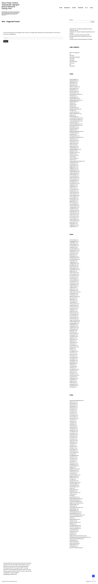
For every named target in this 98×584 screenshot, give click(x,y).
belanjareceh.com (74, 89)
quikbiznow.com (73, 381)
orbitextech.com (73, 491)
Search (71, 20)
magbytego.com (74, 262)
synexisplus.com (73, 411)
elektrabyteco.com (74, 290)
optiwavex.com (73, 372)
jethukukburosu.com (74, 127)
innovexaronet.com (74, 275)
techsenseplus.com (74, 194)
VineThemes (93, 581)
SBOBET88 (80, 7)
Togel (91, 7)
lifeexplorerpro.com (74, 477)
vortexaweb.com (73, 428)
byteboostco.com (74, 289)
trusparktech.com (74, 434)
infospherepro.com (74, 470)
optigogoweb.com (74, 384)
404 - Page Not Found (11, 21)
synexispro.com (73, 532)
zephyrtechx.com (74, 440)
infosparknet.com (74, 335)
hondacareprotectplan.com (76, 119)
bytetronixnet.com (74, 222)
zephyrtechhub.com (74, 375)
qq (70, 54)
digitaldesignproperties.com (76, 100)
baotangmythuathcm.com (76, 125)
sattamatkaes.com (74, 116)
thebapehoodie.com (74, 133)
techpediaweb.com (74, 180)
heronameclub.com (74, 155)
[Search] (96, 8)
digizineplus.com (73, 330)
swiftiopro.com (73, 454)
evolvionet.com (73, 409)
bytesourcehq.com (74, 266)
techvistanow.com (74, 277)
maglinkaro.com (73, 309)
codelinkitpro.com (74, 243)
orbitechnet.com (74, 370)
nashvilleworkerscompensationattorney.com (80, 537)
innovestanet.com (74, 345)
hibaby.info (72, 518)
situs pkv (24, 563)
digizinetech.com (74, 201)
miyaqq (12, 572)
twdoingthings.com (74, 147)
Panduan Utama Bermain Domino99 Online (80, 35)
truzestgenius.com (74, 293)
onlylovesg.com (73, 506)
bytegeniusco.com (74, 191)
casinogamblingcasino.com (76, 121)
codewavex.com (73, 287)
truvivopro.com (73, 419)
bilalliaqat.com (73, 524)
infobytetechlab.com (75, 205)
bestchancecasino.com (75, 522)
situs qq (29, 563)
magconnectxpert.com (75, 292)
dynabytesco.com (74, 463)
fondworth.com (73, 95)
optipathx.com (73, 341)
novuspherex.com (74, 431)
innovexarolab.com (74, 204)
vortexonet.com (73, 412)
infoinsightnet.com (74, 265)
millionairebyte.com (74, 544)
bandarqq (72, 55)
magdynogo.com (74, 226)
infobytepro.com (73, 260)
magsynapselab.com (74, 173)
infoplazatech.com (74, 256)
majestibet (6, 572)
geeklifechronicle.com (75, 469)
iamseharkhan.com (74, 97)
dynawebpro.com (74, 360)
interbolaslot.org (73, 82)
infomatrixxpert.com (74, 274)
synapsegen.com (74, 362)
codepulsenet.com (74, 326)
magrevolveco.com (74, 214)
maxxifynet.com (73, 414)
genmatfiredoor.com (74, 497)
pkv (70, 64)
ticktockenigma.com (74, 486)
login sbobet (21, 564)
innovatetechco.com (75, 183)
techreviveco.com (74, 308)
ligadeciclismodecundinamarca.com (78, 535)
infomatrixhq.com (74, 278)
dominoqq (72, 58)
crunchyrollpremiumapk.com (76, 118)
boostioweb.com (73, 403)
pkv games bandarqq (75, 57)
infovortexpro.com (74, 217)
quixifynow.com (73, 338)
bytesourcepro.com (74, 312)
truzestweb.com (73, 376)
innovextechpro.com (74, 176)
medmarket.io (73, 156)
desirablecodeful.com (75, 152)
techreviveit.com (74, 188)
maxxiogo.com (73, 350)
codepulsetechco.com (75, 269)
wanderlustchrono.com (75, 482)
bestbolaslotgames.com (75, 513)
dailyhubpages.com (74, 509)
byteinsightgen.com (74, 199)
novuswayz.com (73, 443)
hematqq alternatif (8, 568)
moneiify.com (73, 110)
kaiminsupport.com (74, 88)
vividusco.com (73, 421)
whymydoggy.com (74, 79)
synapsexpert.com (74, 378)
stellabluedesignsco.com (75, 149)
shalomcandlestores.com (76, 113)
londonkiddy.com (74, 540)
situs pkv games (73, 61)
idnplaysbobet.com (74, 510)
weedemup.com (73, 521)
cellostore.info (73, 106)
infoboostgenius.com (75, 195)
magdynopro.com (74, 185)
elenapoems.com (74, 139)
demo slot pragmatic (75, 52)
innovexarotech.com (74, 216)
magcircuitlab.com (74, 286)
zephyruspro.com (74, 339)
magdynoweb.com (74, 305)
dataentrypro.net (74, 85)
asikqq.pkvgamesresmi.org (10, 574)
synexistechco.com (74, 418)
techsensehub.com (74, 246)
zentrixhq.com (73, 344)
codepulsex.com (73, 302)
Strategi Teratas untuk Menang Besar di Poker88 (81, 39)
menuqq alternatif (7, 563)
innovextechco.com (74, 283)
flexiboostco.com (74, 402)
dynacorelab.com (74, 416)
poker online (22, 569)
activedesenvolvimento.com (76, 507)
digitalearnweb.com (74, 81)
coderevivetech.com (74, 213)
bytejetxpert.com (74, 223)
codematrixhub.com (74, 192)
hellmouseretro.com (74, 140)
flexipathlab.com (73, 363)
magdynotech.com (74, 327)
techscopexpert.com (74, 179)
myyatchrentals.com (74, 112)
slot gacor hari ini (14, 566)
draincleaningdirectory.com (76, 124)
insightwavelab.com (74, 476)
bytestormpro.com (74, 480)
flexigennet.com (73, 153)
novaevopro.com (74, 433)
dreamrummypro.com (75, 86)
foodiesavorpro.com (74, 471)
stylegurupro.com (74, 464)
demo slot (72, 63)
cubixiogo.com (73, 367)
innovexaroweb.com (74, 306)
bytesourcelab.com (74, 333)
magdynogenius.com (75, 171)
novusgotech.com (74, 351)
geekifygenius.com (74, 489)
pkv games (72, 66)
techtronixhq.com (74, 240)
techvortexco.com (74, 253)
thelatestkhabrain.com (75, 98)
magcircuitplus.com (74, 219)
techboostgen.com (74, 244)
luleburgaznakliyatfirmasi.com (77, 131)
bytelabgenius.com (74, 182)
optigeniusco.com (74, 430)
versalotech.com (74, 457)
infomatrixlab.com (74, 315)
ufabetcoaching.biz (74, 541)
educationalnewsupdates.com (77, 400)
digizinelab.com (73, 299)
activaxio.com (73, 461)
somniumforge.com (74, 128)
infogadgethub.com (74, 241)
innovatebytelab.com (75, 259)
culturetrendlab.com (74, 483)
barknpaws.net (73, 104)
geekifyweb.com (73, 254)
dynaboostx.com (73, 446)
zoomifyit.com (73, 387)
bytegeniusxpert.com (75, 257)
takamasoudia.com (74, 146)
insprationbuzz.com (74, 92)
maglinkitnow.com (74, 168)
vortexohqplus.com (74, 452)
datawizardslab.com (74, 466)
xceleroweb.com (73, 382)
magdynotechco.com (75, 250)
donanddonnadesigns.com (76, 501)
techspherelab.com (74, 314)
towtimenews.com (74, 122)
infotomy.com (73, 159)
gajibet (16, 572)
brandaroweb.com (74, 385)
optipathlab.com (73, 406)
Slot (86, 7)
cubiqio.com (72, 467)
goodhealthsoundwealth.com (76, 137)
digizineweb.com (73, 271)
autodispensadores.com (75, 525)
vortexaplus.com (73, 366)
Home (60, 7)
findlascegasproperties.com (76, 498)
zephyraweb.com (74, 427)
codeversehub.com (74, 317)
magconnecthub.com (75, 320)
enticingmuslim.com (74, 136)
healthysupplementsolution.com (77, 161)
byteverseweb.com (74, 318)
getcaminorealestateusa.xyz (76, 547)
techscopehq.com (74, 329)
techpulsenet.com (74, 295)
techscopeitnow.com (75, 220)
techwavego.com (74, 301)
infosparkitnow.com (74, 251)
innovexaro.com (73, 332)
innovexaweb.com (74, 357)
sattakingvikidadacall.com (76, 512)
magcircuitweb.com (74, 177)
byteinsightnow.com (74, 211)
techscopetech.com (74, 303)
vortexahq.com (73, 422)
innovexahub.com (74, 415)
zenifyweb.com (73, 494)
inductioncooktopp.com (75, 526)
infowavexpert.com (74, 189)
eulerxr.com (72, 488)
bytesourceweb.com (74, 210)
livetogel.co (72, 495)
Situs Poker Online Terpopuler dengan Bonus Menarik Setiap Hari (10, 5)
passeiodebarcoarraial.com (76, 94)
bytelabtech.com (74, 247)
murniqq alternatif (23, 566)
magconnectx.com (74, 531)
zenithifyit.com (73, 424)
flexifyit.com (72, 348)
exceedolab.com (73, 460)
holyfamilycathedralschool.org (77, 538)
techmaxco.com (73, 458)
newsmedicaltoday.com (75, 528)
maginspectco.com (74, 225)
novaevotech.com (74, 281)
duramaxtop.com (74, 144)
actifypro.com (73, 445)
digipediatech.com (74, 167)
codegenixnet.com (74, 208)
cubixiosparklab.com (74, 280)
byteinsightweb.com (74, 170)
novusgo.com (73, 479)
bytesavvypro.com (74, 198)
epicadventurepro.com (75, 474)
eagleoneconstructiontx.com (76, 503)
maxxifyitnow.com (74, 336)
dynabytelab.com (74, 408)
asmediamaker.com (74, 107)
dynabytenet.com (74, 311)
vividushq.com (73, 364)
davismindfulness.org (74, 543)
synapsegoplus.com (74, 323)
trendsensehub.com (74, 485)
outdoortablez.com (74, 158)
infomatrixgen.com (74, 202)
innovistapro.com (74, 449)
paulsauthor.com (74, 150)
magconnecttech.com (75, 492)
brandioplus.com (73, 359)
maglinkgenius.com (74, 284)
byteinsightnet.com (74, 268)
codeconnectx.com (74, 272)
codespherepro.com (74, 207)
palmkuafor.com (73, 83)
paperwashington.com (75, 519)
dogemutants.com (74, 143)
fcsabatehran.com (74, 142)
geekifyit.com (73, 115)
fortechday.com (73, 546)
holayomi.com (73, 534)
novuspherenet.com (74, 369)
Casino (74, 7)
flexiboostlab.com (74, 451)
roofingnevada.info (74, 529)
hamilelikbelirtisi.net (74, 455)
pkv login (15, 564)
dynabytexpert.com (74, 347)
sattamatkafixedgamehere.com (77, 515)
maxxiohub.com (73, 425)
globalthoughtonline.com (75, 109)
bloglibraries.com (74, 130)
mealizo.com (73, 103)
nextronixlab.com (74, 342)
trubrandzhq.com (74, 436)
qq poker (5, 564)
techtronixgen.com (74, 174)
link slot (10, 564)
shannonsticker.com (74, 91)
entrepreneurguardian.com (76, 516)
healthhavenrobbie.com (75, 500)
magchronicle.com (74, 165)
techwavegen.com (74, 197)
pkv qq (15, 563)
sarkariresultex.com (74, 101)
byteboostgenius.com (75, 321)
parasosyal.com (73, 134)
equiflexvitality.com (74, 504)
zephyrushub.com (74, 405)
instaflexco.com (73, 448)
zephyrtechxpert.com (75, 296)
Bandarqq (67, 7)
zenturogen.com (73, 356)
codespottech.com (74, 162)
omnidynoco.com (74, 373)
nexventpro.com (73, 439)
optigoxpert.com (73, 442)
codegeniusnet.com (74, 263)
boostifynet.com (73, 437)
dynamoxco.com (74, 354)
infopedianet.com (74, 324)
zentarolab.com (73, 379)
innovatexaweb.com (74, 248)
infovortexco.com (74, 298)
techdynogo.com (74, 164)
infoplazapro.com (74, 186)
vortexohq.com (73, 473)
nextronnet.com (73, 353)
